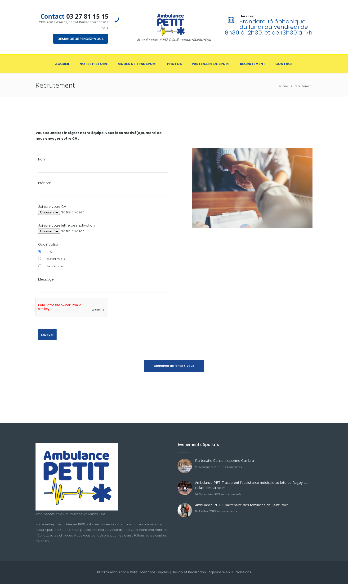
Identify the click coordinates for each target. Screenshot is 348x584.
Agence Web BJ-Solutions (230, 572)
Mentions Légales (154, 572)
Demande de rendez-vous (174, 365)
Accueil (284, 86)
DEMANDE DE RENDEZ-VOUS (81, 38)
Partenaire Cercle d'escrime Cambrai (224, 460)
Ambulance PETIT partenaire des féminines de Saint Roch (242, 504)
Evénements (233, 467)
